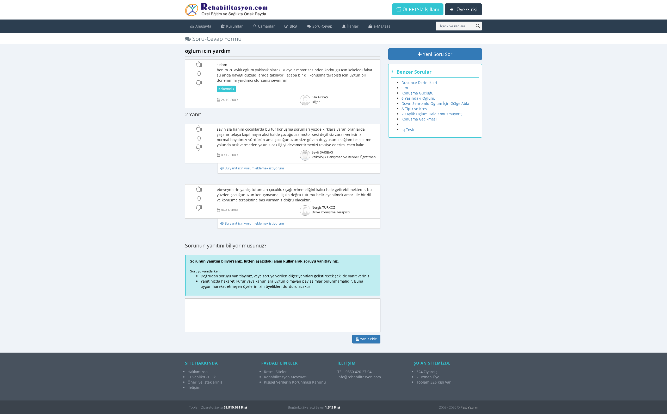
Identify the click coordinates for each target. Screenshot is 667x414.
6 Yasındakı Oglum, (418, 98)
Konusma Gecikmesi (419, 119)
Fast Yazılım (469, 407)
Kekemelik (226, 89)
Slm (405, 87)
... (403, 124)
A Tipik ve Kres (414, 108)
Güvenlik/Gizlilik (201, 376)
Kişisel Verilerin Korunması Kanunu (295, 382)
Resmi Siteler (275, 371)
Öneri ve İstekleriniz (205, 382)
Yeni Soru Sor (437, 54)
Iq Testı (408, 129)
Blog (293, 26)
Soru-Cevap (321, 26)
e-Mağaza (382, 26)
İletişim (194, 387)
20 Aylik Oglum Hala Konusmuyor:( (432, 113)
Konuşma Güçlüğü (418, 93)
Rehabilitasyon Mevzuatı (285, 376)
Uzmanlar (266, 26)
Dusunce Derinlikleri (419, 82)
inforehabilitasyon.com (359, 376)
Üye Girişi (466, 9)
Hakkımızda (198, 371)
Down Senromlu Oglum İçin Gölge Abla (435, 103)
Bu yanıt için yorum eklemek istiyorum (254, 168)
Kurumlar (234, 26)
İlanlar (352, 26)
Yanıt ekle (368, 338)
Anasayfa (202, 26)
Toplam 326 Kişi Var (433, 382)
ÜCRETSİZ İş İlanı (420, 9)
